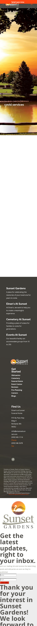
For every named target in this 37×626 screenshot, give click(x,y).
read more (10, 201)
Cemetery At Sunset (18, 319)
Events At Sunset (16, 334)
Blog (16, 168)
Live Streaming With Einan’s (17, 231)
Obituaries (15, 375)
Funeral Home (17, 381)
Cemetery (15, 378)
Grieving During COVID (15, 166)
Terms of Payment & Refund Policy (18, 494)
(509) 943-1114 (17, 2)
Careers (14, 393)
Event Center (16, 384)
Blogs (13, 396)
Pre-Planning (16, 390)
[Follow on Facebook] (13, 459)
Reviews (14, 387)
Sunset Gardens (16, 288)
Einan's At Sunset (16, 303)
